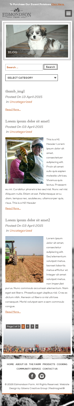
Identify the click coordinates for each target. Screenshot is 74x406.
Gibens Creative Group (34, 388)
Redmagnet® (57, 388)
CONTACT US (50, 368)
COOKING (62, 364)
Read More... (13, 109)
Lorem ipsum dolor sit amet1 (27, 121)
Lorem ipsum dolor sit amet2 (27, 220)
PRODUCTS (49, 364)
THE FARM (35, 364)
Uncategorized (21, 102)
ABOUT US (21, 364)
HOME (10, 364)
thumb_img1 (15, 91)
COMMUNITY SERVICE (29, 368)
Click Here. (58, 4)
